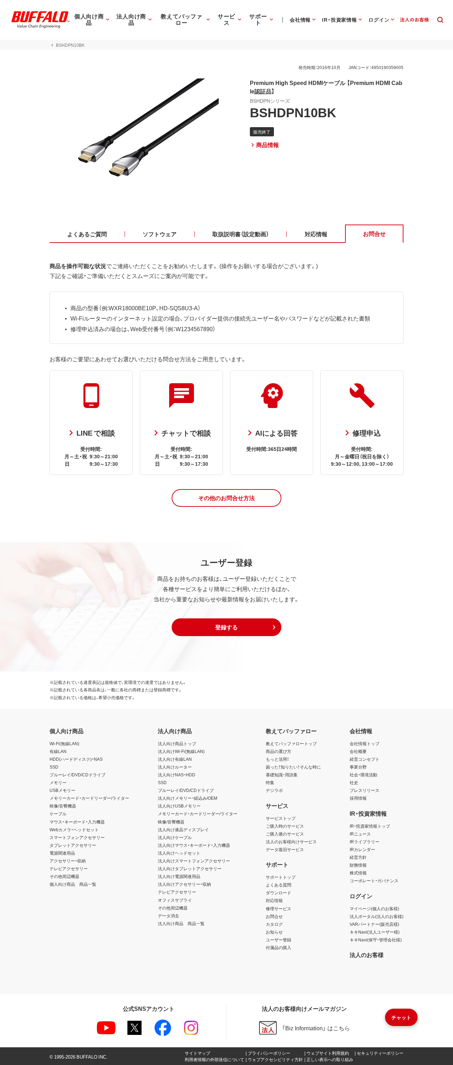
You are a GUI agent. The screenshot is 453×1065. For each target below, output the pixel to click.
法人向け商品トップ (177, 743)
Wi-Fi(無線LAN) (64, 743)
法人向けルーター (175, 767)
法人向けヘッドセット (179, 853)
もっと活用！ (277, 759)
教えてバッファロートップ (291, 743)
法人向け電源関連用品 (179, 876)
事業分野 (358, 767)
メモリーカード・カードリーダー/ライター (89, 798)
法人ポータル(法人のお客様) (376, 916)
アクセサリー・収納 (68, 860)
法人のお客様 (367, 954)
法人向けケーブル (175, 837)
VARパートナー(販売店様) (374, 924)
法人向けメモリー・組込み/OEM (187, 798)
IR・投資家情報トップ (370, 826)
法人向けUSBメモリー (179, 806)
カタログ (274, 924)
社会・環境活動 (363, 774)
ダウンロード (278, 892)
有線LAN (58, 751)
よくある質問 (278, 885)
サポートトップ (281, 877)
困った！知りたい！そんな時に (293, 767)
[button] (226, 498)
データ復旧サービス (285, 849)
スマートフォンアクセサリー (77, 837)
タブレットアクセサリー (73, 845)
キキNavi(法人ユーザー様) (375, 932)
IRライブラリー (364, 841)
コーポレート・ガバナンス (374, 880)
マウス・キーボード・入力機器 (77, 821)
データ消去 (168, 915)
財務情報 (358, 865)
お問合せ (274, 916)
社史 (354, 782)
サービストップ (281, 818)
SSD (54, 767)
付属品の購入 (278, 947)
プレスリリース (364, 790)
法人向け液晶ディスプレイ (183, 829)
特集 (270, 782)
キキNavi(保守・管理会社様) (376, 939)
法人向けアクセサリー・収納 (184, 884)
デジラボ (274, 790)
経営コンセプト (364, 759)
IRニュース (360, 834)
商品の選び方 (278, 751)
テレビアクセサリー (69, 868)
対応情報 (274, 900)
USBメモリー (62, 790)
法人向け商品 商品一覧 (181, 923)
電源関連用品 (62, 853)
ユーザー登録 (278, 939)
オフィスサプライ (175, 900)
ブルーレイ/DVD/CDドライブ (77, 774)
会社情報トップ (364, 743)
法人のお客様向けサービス (291, 841)
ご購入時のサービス (285, 826)
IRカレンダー (362, 849)
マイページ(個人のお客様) (374, 908)
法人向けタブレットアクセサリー (190, 868)
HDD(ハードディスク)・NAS (76, 759)
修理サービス (278, 908)
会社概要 (358, 751)
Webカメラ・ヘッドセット (74, 829)
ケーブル (58, 813)
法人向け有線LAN (175, 759)
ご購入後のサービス (285, 834)
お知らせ (274, 932)
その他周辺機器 (64, 876)
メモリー (58, 782)
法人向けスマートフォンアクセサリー (194, 860)
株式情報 (358, 872)
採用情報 (358, 798)
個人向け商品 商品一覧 (73, 884)
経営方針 (358, 857)
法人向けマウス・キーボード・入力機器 (194, 845)
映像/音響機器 (63, 806)
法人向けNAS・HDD (176, 774)
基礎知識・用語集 (282, 774)
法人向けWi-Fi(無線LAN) (181, 751)
